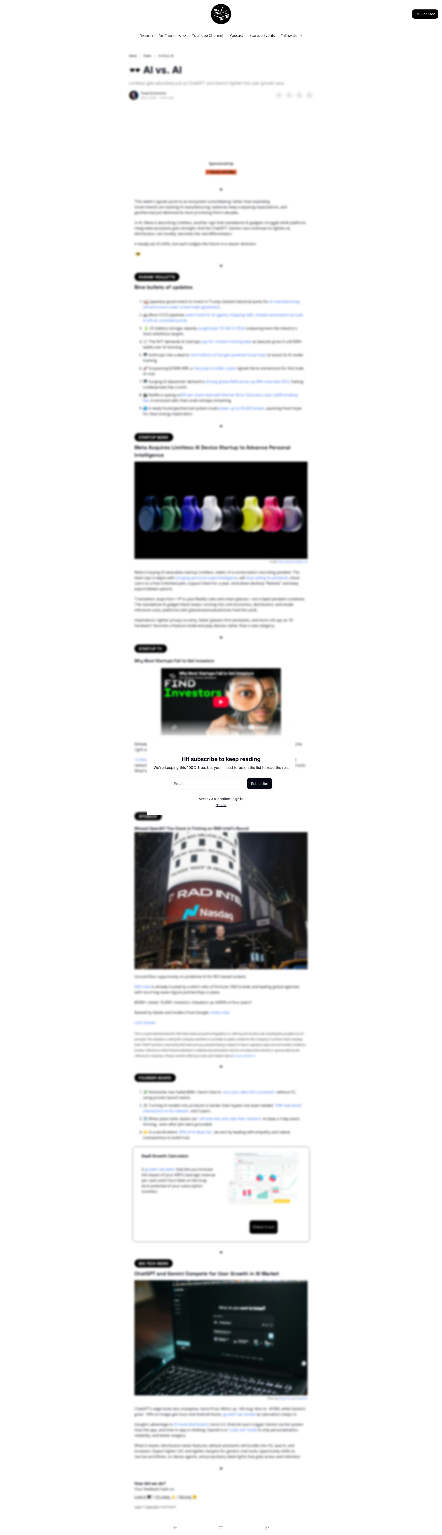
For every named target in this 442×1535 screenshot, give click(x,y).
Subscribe (259, 783)
